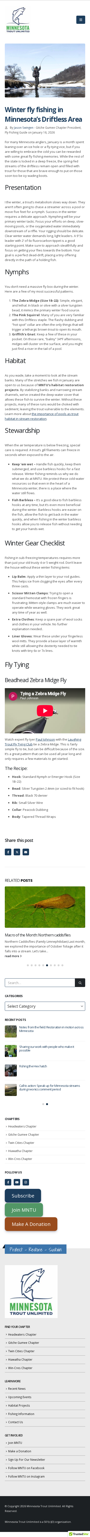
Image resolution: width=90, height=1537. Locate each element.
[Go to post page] (45, 907)
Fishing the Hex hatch (33, 1066)
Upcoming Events (19, 1397)
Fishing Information (21, 1414)
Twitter (17, 852)
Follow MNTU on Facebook (26, 1468)
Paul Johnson (45, 739)
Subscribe (23, 1195)
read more (12, 956)
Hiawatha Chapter (20, 1151)
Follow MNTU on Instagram (26, 1476)
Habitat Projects (19, 1405)
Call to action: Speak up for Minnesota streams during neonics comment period (49, 1087)
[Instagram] (26, 1182)
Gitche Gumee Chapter (23, 1135)
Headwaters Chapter (22, 1126)
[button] (28, 965)
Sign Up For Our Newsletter (26, 1459)
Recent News (17, 1388)
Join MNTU (24, 1210)
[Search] (80, 982)
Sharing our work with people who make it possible (46, 1048)
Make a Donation (19, 1451)
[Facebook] (8, 1182)
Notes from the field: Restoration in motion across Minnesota (51, 1029)
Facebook (8, 852)
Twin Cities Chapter (21, 1143)
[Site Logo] (18, 20)
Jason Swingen (23, 127)
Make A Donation (31, 1224)
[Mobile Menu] (80, 20)
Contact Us (15, 1422)
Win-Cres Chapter (20, 1159)
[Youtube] (17, 1182)
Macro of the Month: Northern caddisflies (38, 935)
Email (26, 852)
